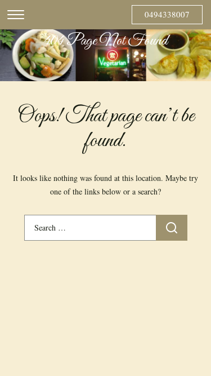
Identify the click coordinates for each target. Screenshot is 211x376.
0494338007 (167, 14)
